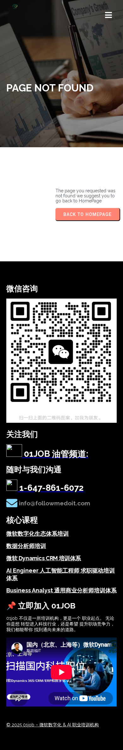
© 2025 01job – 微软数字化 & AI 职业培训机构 (52, 724)
